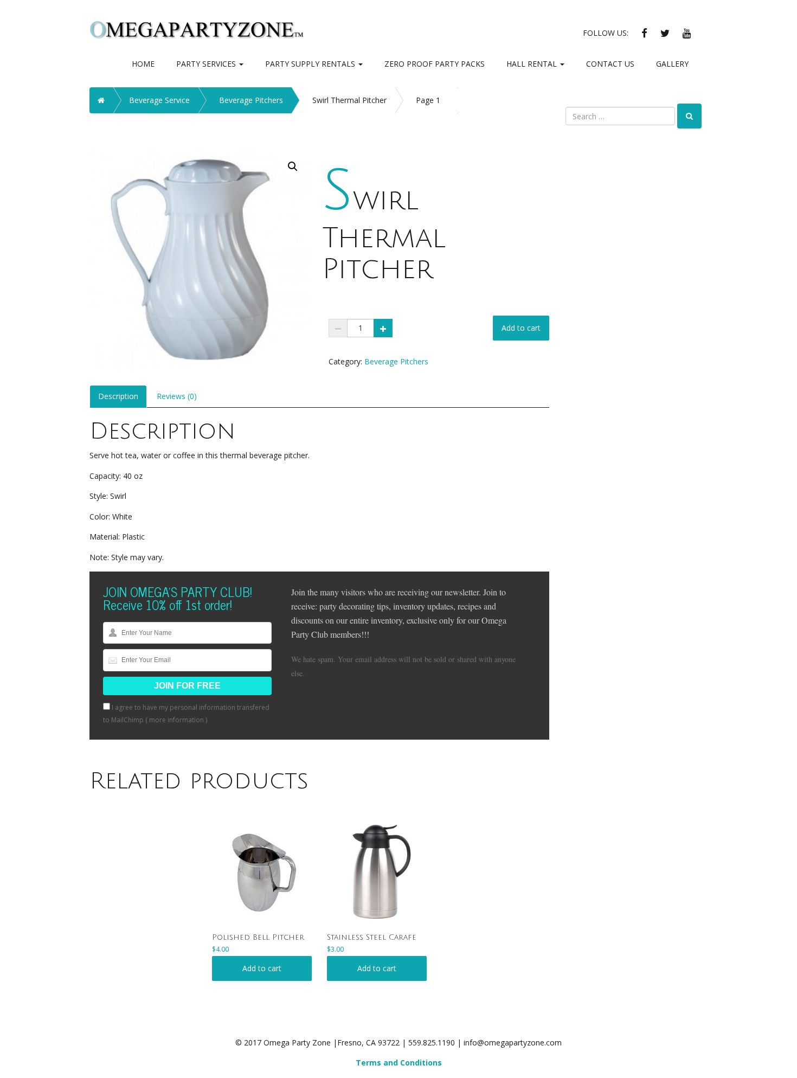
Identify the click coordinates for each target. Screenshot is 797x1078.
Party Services (207, 64)
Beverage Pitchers (251, 100)
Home (143, 64)
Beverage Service (159, 100)
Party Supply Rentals (311, 64)
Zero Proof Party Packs (434, 64)
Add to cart (521, 328)
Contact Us (610, 64)
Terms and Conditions (399, 1062)
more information (176, 719)
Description (118, 396)
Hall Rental (532, 64)
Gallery (672, 64)
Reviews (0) (177, 396)
